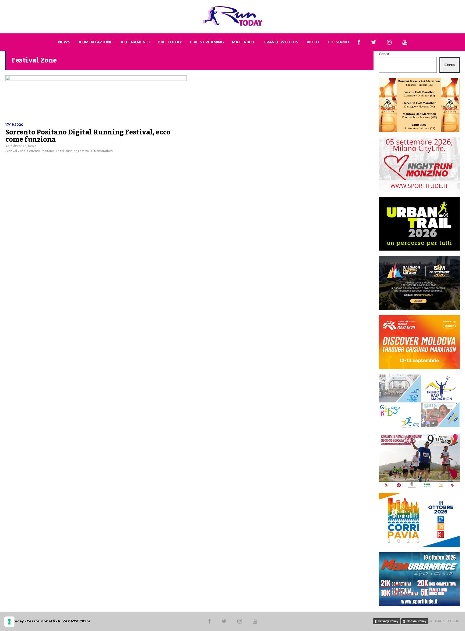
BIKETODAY (170, 42)
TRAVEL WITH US (280, 42)
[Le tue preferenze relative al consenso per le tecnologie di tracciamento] (9, 621)
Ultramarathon (102, 151)
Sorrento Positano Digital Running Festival (58, 151)
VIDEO (313, 42)
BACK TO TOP (447, 621)
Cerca (384, 54)
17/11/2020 (14, 125)
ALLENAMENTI (135, 42)
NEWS (64, 42)
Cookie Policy (416, 621)
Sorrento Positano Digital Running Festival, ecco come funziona (87, 136)
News (32, 146)
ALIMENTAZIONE (95, 42)
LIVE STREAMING (207, 42)
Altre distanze (15, 146)
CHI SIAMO (338, 42)
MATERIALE (243, 42)
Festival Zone (15, 151)
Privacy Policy (388, 621)
